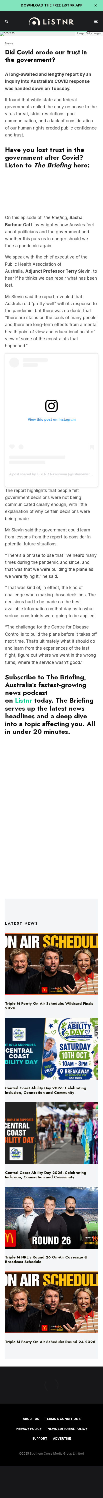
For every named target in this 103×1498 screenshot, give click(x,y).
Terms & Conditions (62, 1419)
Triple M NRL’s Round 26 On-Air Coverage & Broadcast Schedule (46, 1259)
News (9, 43)
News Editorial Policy (67, 1429)
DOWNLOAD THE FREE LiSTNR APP (51, 5)
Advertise (62, 1438)
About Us (31, 1419)
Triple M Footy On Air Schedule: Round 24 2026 (50, 1342)
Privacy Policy (29, 1429)
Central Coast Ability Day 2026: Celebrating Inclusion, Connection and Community (45, 1090)
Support (39, 1438)
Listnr (23, 700)
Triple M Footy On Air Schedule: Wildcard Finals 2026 (49, 1005)
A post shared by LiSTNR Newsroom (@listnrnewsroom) (53, 474)
